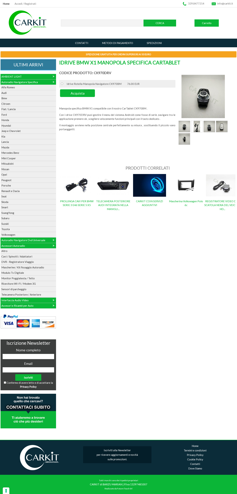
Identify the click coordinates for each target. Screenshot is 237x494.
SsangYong (7, 212)
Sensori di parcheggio (13, 289)
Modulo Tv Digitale (12, 272)
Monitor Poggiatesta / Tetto (18, 278)
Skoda (4, 201)
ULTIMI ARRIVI (28, 64)
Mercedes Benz (10, 152)
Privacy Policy (28, 386)
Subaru (5, 218)
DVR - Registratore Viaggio (17, 261)
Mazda (5, 147)
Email (28, 364)
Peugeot (6, 180)
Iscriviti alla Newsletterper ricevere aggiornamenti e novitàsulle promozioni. (117, 455)
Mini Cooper (8, 158)
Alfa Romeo (8, 87)
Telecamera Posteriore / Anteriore (21, 294)
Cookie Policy (195, 459)
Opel (4, 174)
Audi (4, 92)
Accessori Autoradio (13, 245)
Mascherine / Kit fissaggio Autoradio (22, 267)
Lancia (5, 141)
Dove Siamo (195, 468)
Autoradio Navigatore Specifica (19, 82)
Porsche (6, 185)
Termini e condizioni (195, 450)
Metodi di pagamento (117, 42)
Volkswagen (8, 234)
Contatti (81, 42)
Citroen (5, 103)
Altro (4, 250)
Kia (3, 136)
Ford (4, 114)
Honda (5, 120)
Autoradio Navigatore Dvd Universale (23, 240)
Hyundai (6, 125)
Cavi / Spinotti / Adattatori (16, 256)
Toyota (5, 229)
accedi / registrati (25, 3)
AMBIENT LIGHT (11, 76)
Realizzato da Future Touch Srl (118, 488)
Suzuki (5, 223)
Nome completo (28, 350)
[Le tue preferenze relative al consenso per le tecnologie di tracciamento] (6, 490)
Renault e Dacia (10, 191)
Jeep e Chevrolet (11, 130)
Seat (4, 196)
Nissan (5, 169)
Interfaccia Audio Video (15, 300)
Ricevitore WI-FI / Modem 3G (18, 283)
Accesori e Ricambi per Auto (17, 305)
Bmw (4, 98)
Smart (4, 207)
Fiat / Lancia (8, 109)
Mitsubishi (7, 163)
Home (6, 3)
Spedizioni (154, 42)
